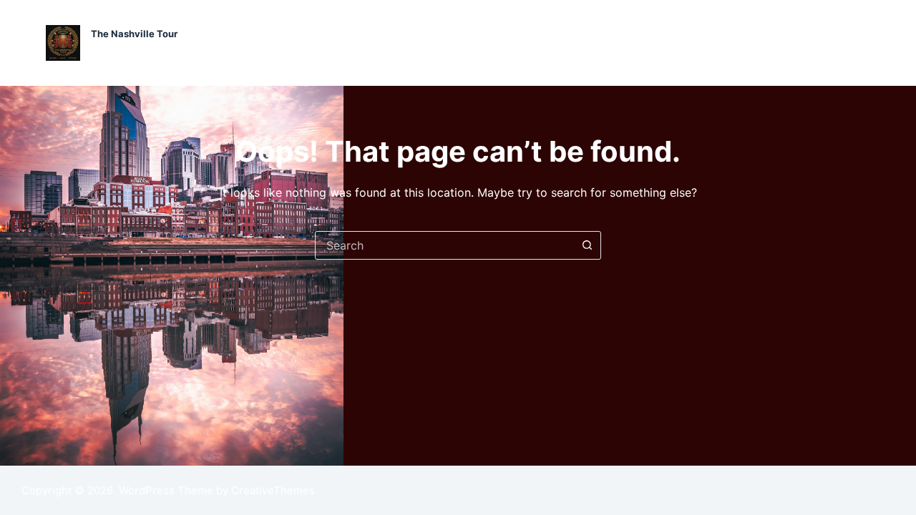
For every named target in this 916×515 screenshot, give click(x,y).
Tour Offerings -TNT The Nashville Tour (490, 42)
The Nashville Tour (134, 33)
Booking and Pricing (655, 42)
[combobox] (444, 245)
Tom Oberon (812, 42)
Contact (743, 42)
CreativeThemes (273, 490)
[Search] (864, 43)
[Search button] (586, 245)
